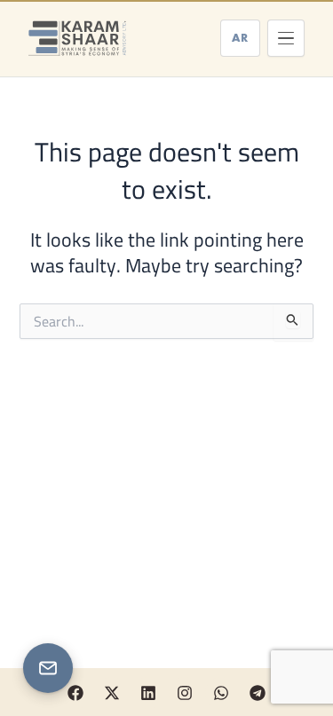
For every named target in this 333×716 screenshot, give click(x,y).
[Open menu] (286, 38)
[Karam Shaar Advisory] (77, 38)
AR (240, 37)
